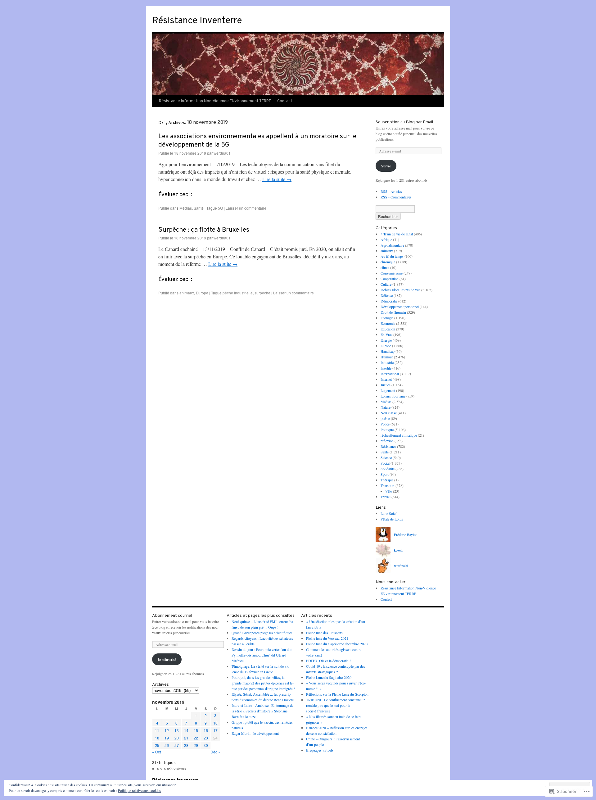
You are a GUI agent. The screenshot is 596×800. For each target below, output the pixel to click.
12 (167, 730)
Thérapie (387, 479)
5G (220, 208)
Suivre (386, 165)
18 (157, 737)
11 (157, 730)
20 (176, 737)
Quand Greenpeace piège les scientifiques (262, 632)
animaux (186, 292)
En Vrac (386, 334)
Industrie (387, 362)
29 (196, 745)
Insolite (386, 368)
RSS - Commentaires (396, 196)
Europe (202, 292)
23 (206, 737)
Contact (284, 101)
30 (206, 745)
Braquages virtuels (319, 750)
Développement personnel (400, 306)
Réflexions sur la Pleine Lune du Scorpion (337, 694)
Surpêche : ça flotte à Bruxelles (203, 230)
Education (388, 328)
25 (157, 745)
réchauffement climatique (399, 435)
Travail (386, 496)
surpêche (262, 292)
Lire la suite (276, 179)
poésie (385, 418)
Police (385, 423)
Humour (387, 356)
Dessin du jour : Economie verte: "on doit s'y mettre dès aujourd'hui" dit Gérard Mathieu (262, 655)
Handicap (388, 351)
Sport (385, 474)
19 (167, 737)
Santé (199, 208)
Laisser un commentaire (246, 208)
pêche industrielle (238, 292)
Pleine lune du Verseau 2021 (327, 638)
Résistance (388, 446)
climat (385, 267)
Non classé (389, 412)
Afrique (386, 239)
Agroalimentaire (392, 245)
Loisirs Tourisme (393, 395)
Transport (388, 485)
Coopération (390, 278)
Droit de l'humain (393, 312)
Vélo (388, 491)
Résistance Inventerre (197, 21)
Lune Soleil (389, 513)
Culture (386, 284)
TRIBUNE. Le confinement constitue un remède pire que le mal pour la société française (335, 705)
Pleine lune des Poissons (324, 632)
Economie (388, 323)
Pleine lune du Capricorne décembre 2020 (337, 643)
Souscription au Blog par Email (404, 122)
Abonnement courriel (172, 615)
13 (176, 730)
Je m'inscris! (167, 659)
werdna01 (222, 153)
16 (206, 730)
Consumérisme (392, 272)
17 (215, 730)
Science (386, 457)
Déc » (215, 751)
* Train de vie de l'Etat (397, 233)
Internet (386, 379)
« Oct (156, 751)
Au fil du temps (392, 256)
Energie (386, 340)
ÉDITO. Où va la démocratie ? (328, 660)
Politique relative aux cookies (139, 790)
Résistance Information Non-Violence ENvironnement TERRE (215, 101)
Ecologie (387, 317)
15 (196, 730)
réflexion (387, 440)
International (390, 373)
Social (385, 463)
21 (186, 737)
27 (176, 745)
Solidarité (388, 468)
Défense (387, 295)
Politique (387, 429)
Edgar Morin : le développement (255, 733)
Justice (386, 384)
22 (196, 737)
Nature (386, 407)
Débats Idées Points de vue (400, 289)
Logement (388, 390)
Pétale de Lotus (392, 518)
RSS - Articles (391, 191)
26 (167, 745)
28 (186, 745)
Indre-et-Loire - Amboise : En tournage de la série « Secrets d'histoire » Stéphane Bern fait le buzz (262, 711)
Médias (185, 208)
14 (186, 730)
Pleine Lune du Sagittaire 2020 (328, 677)
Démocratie (389, 300)
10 (215, 722)
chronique (388, 261)
